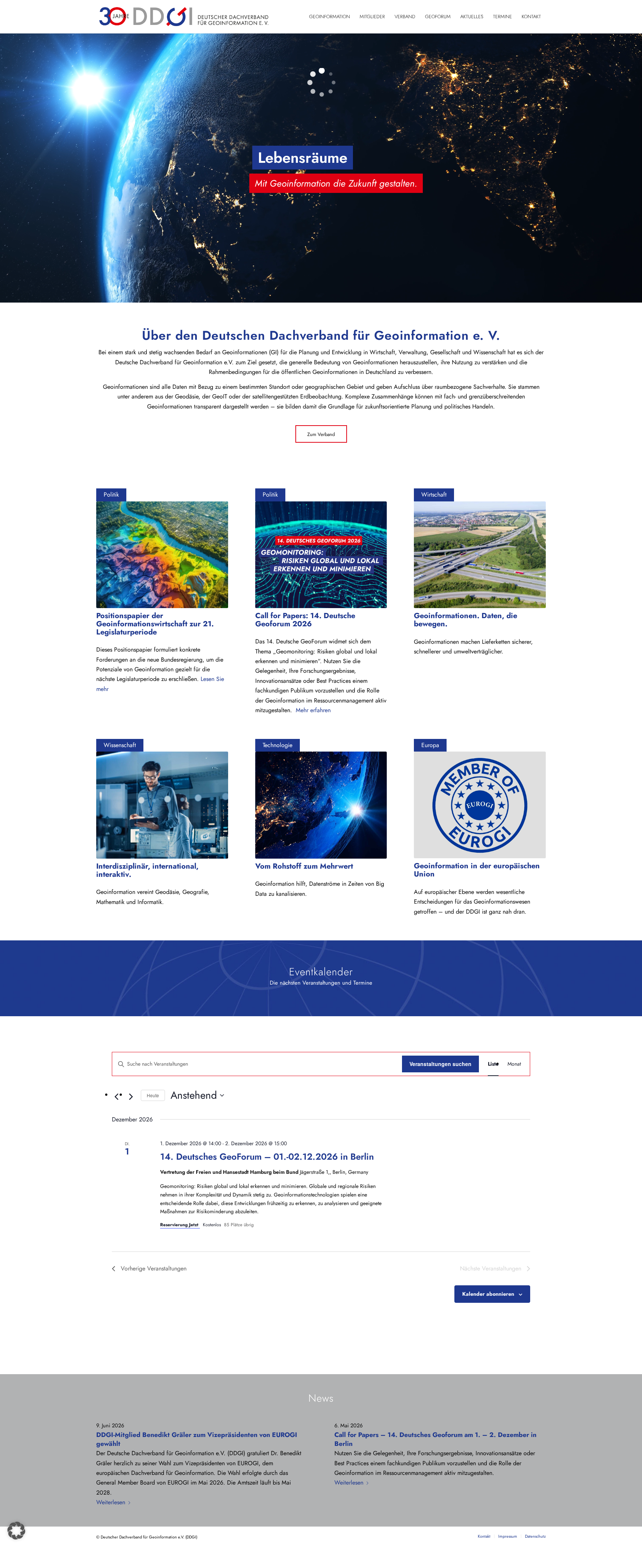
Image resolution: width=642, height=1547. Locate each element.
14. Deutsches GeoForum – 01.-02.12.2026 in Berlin (267, 1156)
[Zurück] (6, 167)
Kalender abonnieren (488, 1294)
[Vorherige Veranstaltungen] (116, 1096)
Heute (153, 1095)
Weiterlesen (110, 1502)
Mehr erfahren (313, 710)
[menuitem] (329, 16)
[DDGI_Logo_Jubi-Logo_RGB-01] (183, 16)
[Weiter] (635, 167)
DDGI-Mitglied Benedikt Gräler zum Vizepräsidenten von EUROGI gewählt (196, 1439)
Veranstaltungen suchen (440, 1064)
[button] (16, 1530)
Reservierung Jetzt (180, 1224)
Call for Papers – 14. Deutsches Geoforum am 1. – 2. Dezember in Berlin (435, 1439)
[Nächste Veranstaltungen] (130, 1096)
